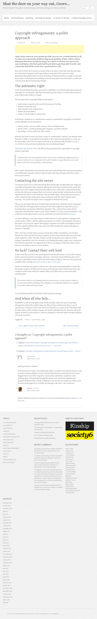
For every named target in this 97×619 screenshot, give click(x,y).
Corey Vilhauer (70, 455)
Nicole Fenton (70, 486)
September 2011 (7, 528)
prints (5, 445)
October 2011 (7, 526)
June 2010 (6, 571)
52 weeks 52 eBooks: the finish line (44, 432)
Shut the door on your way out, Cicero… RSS (92, 3)
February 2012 (7, 517)
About (6, 18)
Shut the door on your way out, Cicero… (36, 4)
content (27, 320)
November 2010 (7, 557)
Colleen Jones (70, 453)
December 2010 (7, 554)
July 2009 (5, 602)
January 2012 (6, 520)
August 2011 (6, 531)
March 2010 (6, 580)
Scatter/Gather (70, 492)
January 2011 (6, 551)
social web (6, 451)
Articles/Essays (17, 18)
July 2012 (5, 511)
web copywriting (51, 43)
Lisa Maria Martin (71, 472)
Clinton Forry (70, 451)
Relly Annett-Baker (71, 488)
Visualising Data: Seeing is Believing (44, 438)
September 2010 (7, 563)
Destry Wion (31, 356)
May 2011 (5, 540)
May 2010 (5, 574)
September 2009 (7, 597)
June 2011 (6, 537)
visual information (8, 459)
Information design (43, 18)
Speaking (29, 18)
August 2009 (6, 600)
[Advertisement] (49, 49)
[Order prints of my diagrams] (80, 431)
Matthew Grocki (70, 480)
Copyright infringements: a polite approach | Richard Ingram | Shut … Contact (52, 351)
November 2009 (7, 591)
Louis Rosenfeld (70, 474)
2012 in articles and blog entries (43, 435)
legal (43, 320)
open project (7, 442)
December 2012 (7, 508)
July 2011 (5, 534)
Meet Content (70, 484)
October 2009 (7, 594)
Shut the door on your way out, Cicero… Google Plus (85, 3)
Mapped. (68, 476)
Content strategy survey (81, 18)
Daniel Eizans (70, 457)
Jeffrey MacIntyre (71, 465)
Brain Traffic (69, 449)
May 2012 (5, 514)
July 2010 (5, 568)
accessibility (6, 425)
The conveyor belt (72, 326)
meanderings (7, 439)
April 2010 (6, 577)
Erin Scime (69, 461)
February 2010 (7, 582)
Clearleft (48, 398)
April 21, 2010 (35, 43)
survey (5, 454)
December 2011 (7, 523)
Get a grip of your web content (30, 326)
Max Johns (69, 482)
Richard (22, 43)
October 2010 (7, 560)
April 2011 (6, 543)
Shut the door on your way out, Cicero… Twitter (81, 3)
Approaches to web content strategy (45, 467)
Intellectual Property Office (27, 149)
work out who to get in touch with (48, 262)
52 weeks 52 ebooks (61, 18)
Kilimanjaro (71, 214)
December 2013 (7, 503)
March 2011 (6, 545)
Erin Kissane (69, 459)
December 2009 (7, 588)
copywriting (35, 320)
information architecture (10, 437)
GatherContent (70, 463)
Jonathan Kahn (70, 467)
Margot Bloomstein (71, 478)
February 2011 (7, 548)
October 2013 (7, 506)
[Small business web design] (80, 422)
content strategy (8, 434)
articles (5, 431)
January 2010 (6, 585)
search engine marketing (10, 448)
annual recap (7, 428)
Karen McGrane (70, 469)
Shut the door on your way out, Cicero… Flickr (88, 3)
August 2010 (6, 565)
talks (4, 457)
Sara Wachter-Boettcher (73, 490)
